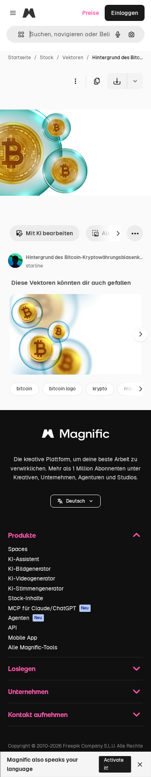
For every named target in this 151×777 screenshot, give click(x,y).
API (12, 627)
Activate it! (114, 764)
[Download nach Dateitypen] (135, 81)
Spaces (17, 549)
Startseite (19, 57)
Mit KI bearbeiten (49, 233)
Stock (47, 57)
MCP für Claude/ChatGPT (48, 608)
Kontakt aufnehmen (38, 714)
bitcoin (24, 388)
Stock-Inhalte (25, 598)
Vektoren (72, 57)
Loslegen (21, 668)
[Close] (140, 764)
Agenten (25, 618)
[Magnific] (76, 435)
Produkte (22, 535)
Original (51, 108)
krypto (100, 388)
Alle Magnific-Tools (32, 647)
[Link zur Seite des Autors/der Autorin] (15, 261)
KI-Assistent (23, 559)
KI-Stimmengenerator (36, 588)
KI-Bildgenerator (29, 568)
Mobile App (22, 637)
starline (34, 266)
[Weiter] (118, 233)
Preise (90, 13)
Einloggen (124, 13)
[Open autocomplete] (18, 34)
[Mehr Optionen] (75, 81)
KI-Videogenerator (31, 578)
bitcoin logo (62, 388)
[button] (75, 501)
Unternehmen (28, 691)
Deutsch (75, 501)
